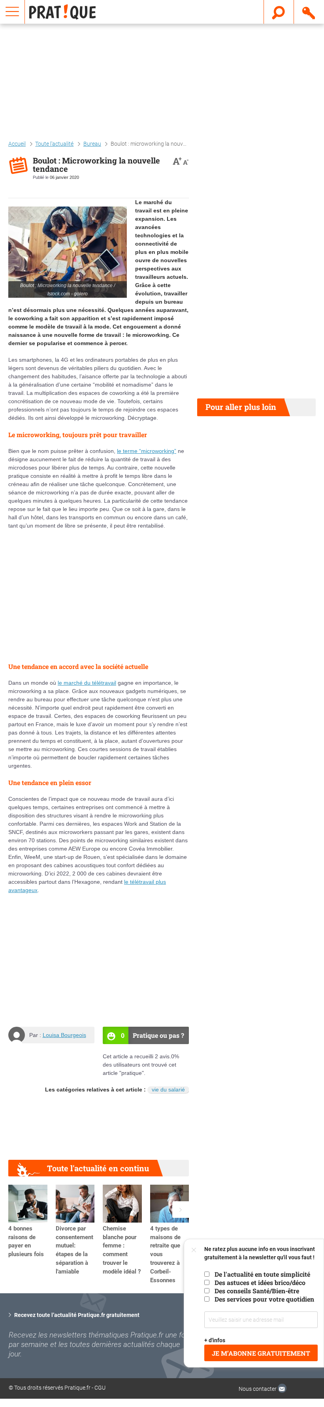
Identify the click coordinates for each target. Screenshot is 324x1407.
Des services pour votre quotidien (264, 1299)
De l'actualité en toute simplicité (262, 1274)
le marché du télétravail (87, 683)
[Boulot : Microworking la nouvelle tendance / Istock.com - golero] (67, 252)
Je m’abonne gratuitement (261, 1353)
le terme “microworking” (146, 451)
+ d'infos (214, 1340)
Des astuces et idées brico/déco (260, 1282)
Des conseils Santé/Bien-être (257, 1291)
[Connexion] (309, 11)
